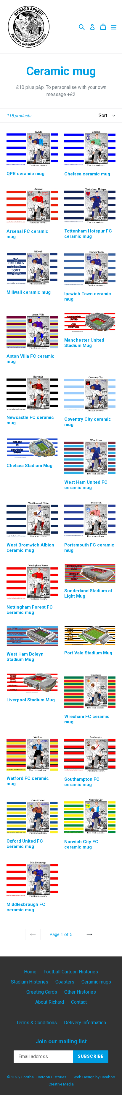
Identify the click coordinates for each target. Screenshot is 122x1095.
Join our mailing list (61, 1041)
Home (30, 972)
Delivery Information (85, 1022)
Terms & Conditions (36, 1022)
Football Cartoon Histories (71, 972)
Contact (79, 1002)
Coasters (64, 982)
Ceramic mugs (96, 982)
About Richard (49, 1002)
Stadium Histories (29, 982)
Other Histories (80, 992)
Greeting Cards (41, 992)
